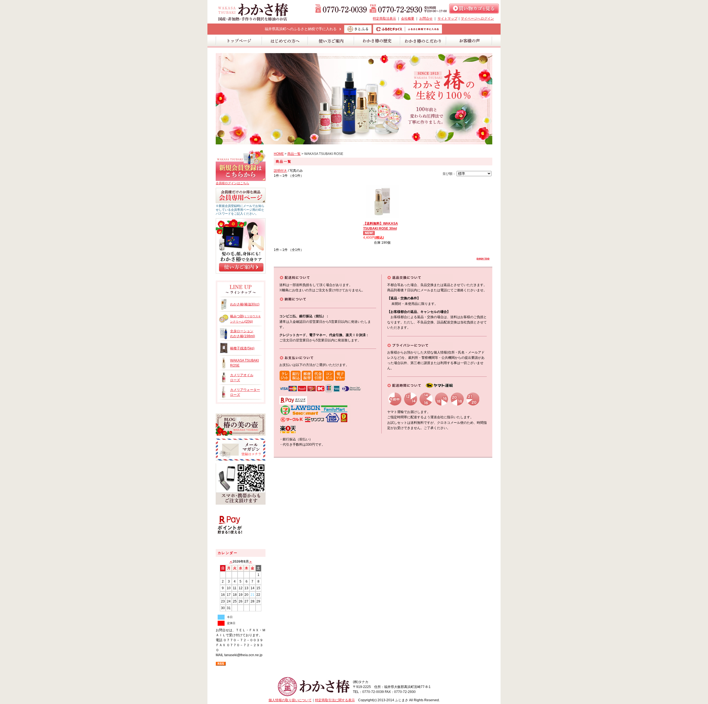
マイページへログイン (477, 18)
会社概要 (407, 18)
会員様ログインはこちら (232, 183)
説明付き (280, 171)
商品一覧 (294, 154)
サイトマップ (447, 18)
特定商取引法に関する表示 (335, 700)
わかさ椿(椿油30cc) (244, 304)
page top (483, 258)
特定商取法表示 (384, 18)
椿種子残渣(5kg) (242, 348)
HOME (279, 154)
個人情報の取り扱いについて (290, 700)
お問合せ (426, 18)
